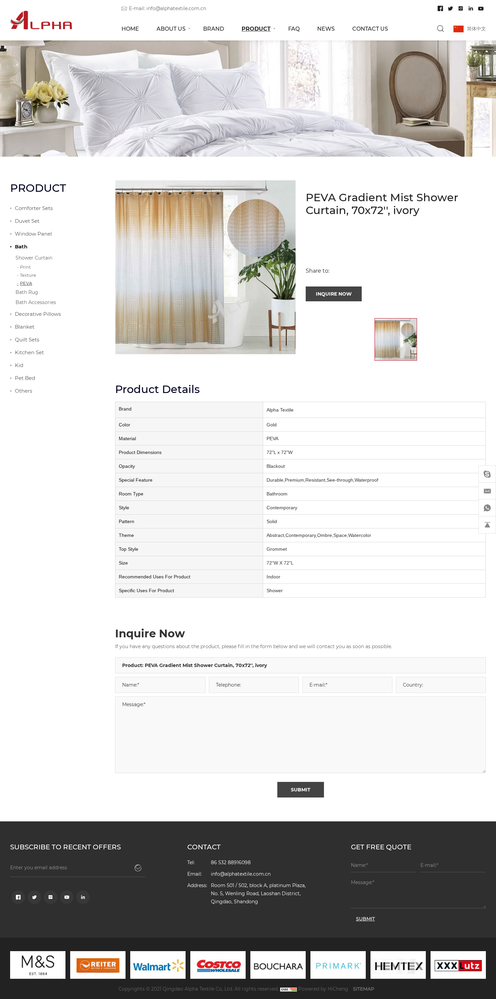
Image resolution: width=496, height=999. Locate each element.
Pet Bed (25, 377)
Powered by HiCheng (323, 989)
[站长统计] (288, 989)
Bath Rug (27, 292)
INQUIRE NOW (334, 294)
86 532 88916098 (231, 862)
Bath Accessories (36, 302)
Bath (21, 246)
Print (25, 267)
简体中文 (476, 28)
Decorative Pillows (38, 313)
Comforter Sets (34, 208)
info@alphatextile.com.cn (176, 8)
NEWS (326, 28)
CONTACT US (370, 28)
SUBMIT (300, 789)
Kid (19, 365)
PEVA (26, 283)
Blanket (24, 326)
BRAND (213, 28)
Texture (28, 275)
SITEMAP (363, 989)
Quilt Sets (27, 339)
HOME (130, 28)
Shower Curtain (34, 257)
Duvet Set (27, 220)
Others (23, 390)
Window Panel (33, 233)
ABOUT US (171, 28)
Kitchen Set (29, 352)
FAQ (294, 28)
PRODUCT (256, 28)
